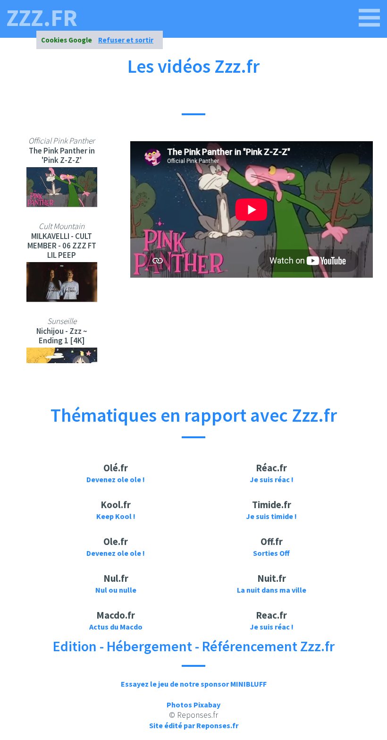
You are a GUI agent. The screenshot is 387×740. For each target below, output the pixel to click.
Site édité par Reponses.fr (193, 725)
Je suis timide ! (271, 516)
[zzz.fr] (369, 18)
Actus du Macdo (116, 626)
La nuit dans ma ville (271, 590)
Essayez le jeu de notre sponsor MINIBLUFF (194, 684)
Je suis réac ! (272, 479)
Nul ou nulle (115, 590)
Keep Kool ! (115, 516)
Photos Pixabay (193, 704)
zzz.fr (41, 18)
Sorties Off (271, 553)
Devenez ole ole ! (115, 479)
